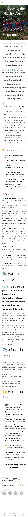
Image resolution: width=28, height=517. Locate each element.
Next (3, 483)
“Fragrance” (8, 410)
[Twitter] (10, 493)
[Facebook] (4, 493)
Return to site (7, 489)
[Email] (21, 493)
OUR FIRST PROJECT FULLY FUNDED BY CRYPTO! (11, 480)
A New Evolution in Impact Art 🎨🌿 (12, 485)
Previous (4, 477)
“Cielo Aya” (18, 410)
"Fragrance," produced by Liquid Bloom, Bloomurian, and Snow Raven (14, 233)
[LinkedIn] (16, 493)
